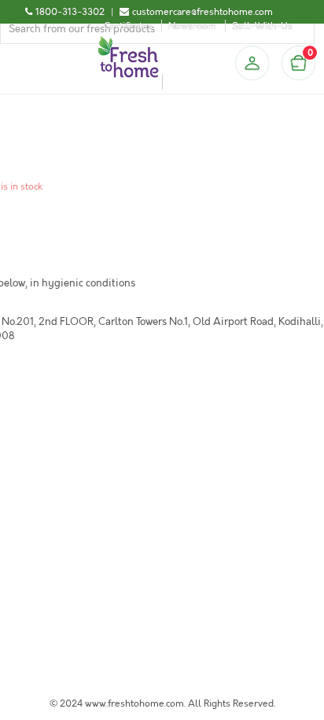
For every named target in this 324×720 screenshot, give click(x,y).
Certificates (128, 26)
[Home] (128, 42)
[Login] (251, 63)
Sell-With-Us (262, 26)
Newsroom (192, 26)
